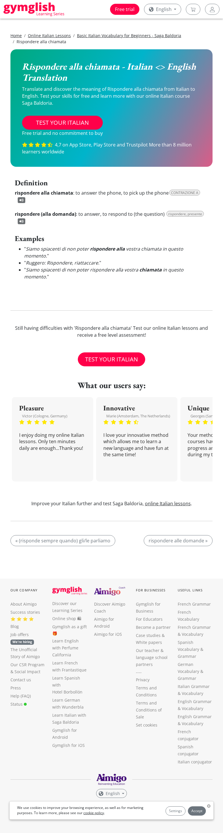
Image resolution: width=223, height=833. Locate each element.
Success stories (25, 612)
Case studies (148, 635)
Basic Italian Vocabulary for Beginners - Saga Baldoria (129, 35)
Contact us (20, 679)
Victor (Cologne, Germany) (44, 416)
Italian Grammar (194, 686)
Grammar (187, 656)
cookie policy (93, 812)
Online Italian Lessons (49, 35)
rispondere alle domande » (178, 540)
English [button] (164, 9)
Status (17, 704)
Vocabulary (192, 693)
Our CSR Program (27, 664)
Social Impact (27, 671)
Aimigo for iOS (108, 634)
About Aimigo (23, 604)
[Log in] (212, 9)
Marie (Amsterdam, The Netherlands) (138, 416)
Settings (175, 810)
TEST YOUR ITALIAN (62, 122)
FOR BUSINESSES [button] (151, 590)
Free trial (124, 9)
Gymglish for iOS (68, 745)
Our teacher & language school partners (152, 657)
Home (16, 35)
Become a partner (153, 627)
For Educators (149, 619)
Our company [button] (23, 590)
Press (15, 688)
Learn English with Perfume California (65, 648)
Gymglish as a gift (69, 626)
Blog (14, 626)
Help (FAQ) (20, 696)
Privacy (143, 679)
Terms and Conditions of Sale (149, 710)
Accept (196, 810)
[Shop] (193, 9)
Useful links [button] (190, 590)
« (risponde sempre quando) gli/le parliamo (62, 540)
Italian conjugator (195, 762)
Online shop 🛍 (66, 618)
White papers (149, 642)
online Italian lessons (168, 503)
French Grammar (194, 604)
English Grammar (195, 701)
